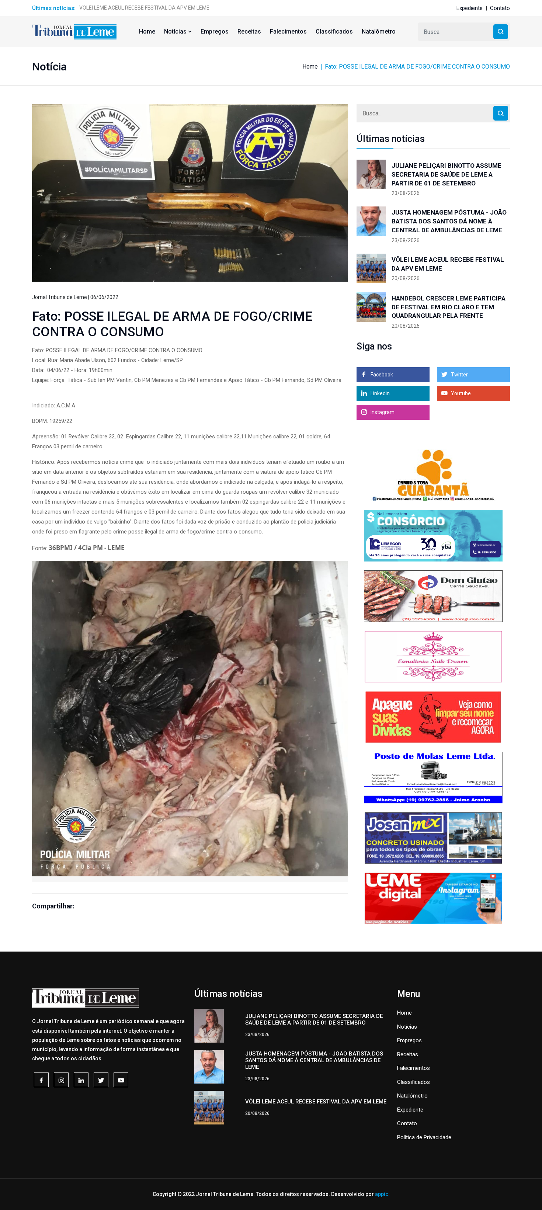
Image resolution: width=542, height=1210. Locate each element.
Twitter (459, 375)
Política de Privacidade (424, 1137)
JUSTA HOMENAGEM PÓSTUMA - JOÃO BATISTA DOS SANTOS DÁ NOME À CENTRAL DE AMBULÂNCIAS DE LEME (449, 221)
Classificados (334, 31)
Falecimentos (288, 31)
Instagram (382, 412)
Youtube (460, 393)
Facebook (381, 375)
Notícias (176, 31)
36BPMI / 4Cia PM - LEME (87, 547)
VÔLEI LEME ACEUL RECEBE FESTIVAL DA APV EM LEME (144, 8)
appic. (382, 1194)
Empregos (215, 31)
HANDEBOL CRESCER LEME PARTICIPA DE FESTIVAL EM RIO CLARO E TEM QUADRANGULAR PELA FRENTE (448, 307)
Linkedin (379, 393)
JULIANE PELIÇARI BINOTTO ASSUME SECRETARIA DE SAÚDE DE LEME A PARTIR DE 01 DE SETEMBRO (446, 174)
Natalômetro (379, 31)
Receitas (249, 31)
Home (147, 31)
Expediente (469, 8)
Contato (500, 8)
